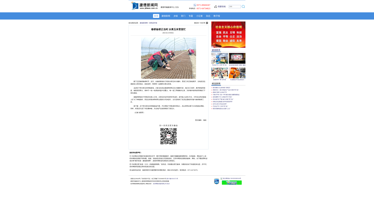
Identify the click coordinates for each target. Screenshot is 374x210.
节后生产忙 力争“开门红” (220, 106)
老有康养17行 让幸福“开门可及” (222, 97)
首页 (156, 16)
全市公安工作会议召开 (220, 104)
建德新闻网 (144, 23)
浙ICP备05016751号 (172, 178)
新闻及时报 (153, 23)
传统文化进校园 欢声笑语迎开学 (222, 101)
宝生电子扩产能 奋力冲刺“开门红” (223, 99)
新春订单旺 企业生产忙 (220, 92)
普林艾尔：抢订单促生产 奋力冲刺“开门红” (226, 90)
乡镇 (175, 16)
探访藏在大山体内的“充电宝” (221, 87)
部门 (183, 16)
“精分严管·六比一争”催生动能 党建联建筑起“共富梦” (226, 95)
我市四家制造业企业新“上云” (221, 108)
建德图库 (216, 50)
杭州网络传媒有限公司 (160, 183)
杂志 (208, 16)
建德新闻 (166, 16)
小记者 (199, 16)
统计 (168, 183)
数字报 (217, 16)
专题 (191, 16)
